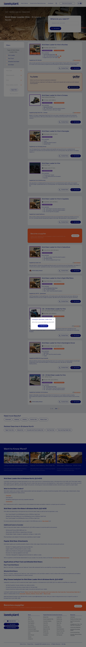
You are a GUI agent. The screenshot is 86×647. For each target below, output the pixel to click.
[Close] (53, 319)
